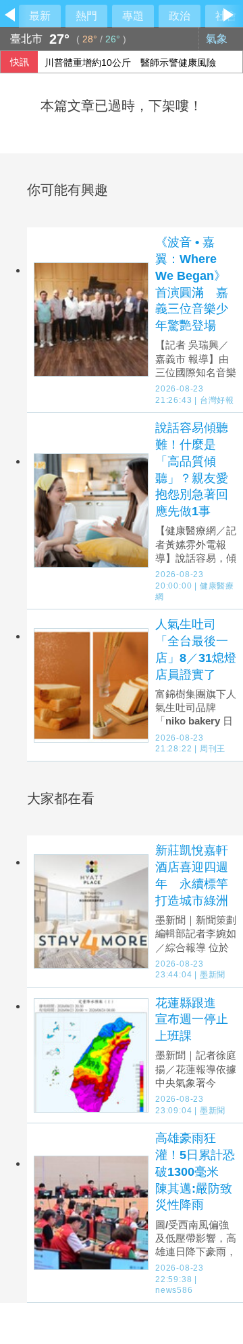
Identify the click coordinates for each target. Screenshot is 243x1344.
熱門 (86, 16)
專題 (133, 16)
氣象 (218, 38)
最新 (40, 16)
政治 (179, 16)
